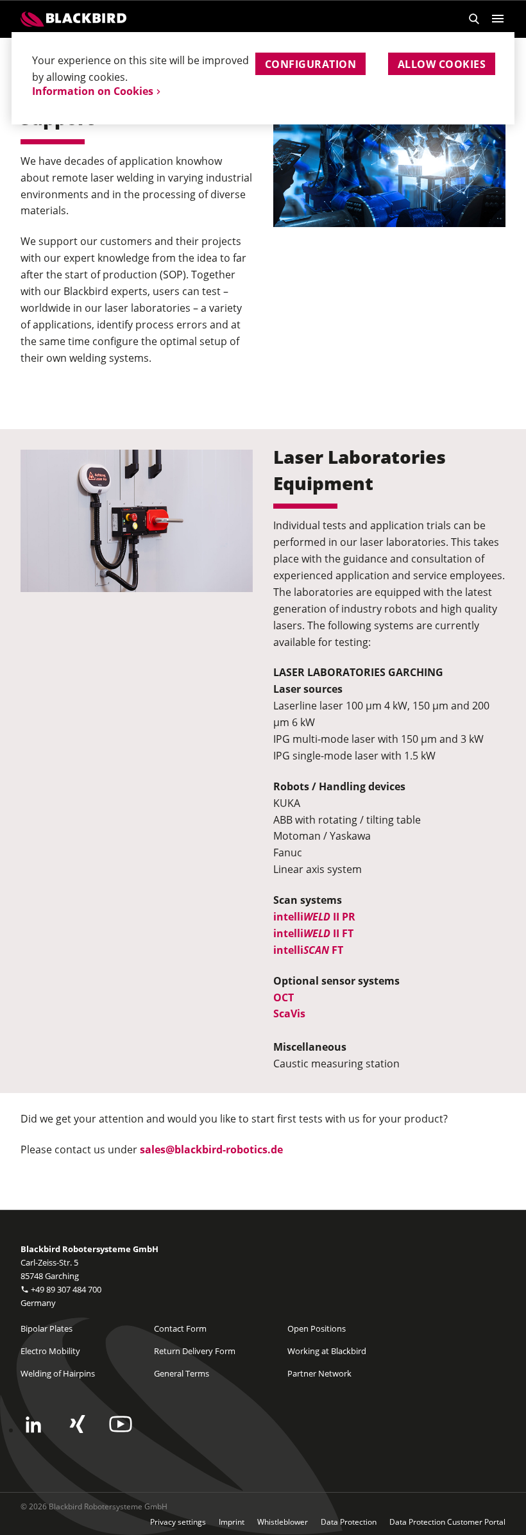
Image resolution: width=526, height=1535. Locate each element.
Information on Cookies (92, 91)
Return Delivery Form (194, 1351)
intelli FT (308, 950)
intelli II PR (314, 917)
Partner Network (319, 1373)
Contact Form (180, 1328)
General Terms (181, 1373)
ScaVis (289, 1013)
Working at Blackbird (326, 1351)
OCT (283, 997)
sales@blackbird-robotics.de (211, 1149)
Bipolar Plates (46, 1328)
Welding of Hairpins (58, 1373)
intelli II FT (313, 933)
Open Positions (316, 1328)
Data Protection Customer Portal (447, 1521)
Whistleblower (282, 1521)
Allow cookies (442, 64)
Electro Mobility (50, 1351)
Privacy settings (178, 1521)
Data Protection (349, 1521)
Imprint (231, 1521)
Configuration (310, 64)
